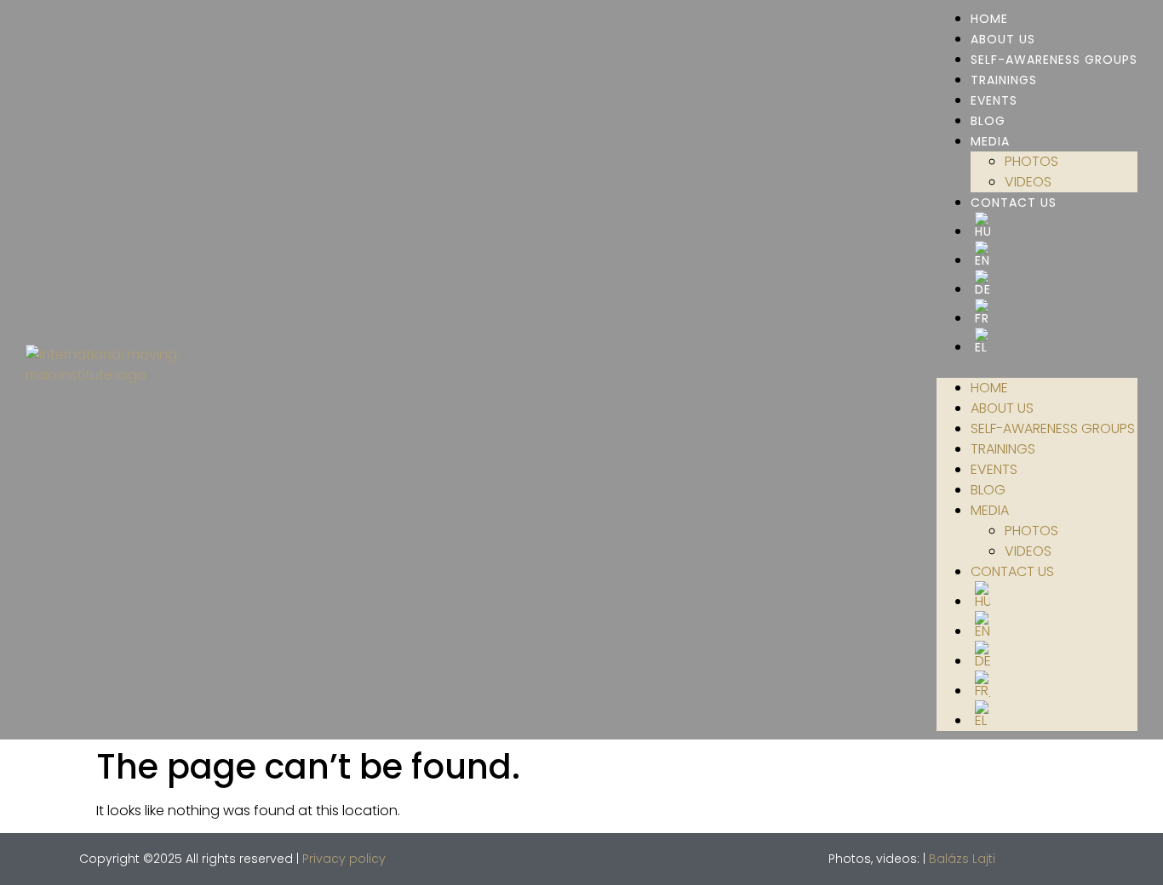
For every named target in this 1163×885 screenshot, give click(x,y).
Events (994, 100)
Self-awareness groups (1054, 59)
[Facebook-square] (1038, 859)
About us (1003, 39)
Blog (988, 120)
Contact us (1014, 202)
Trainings (1004, 79)
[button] (1037, 367)
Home (989, 18)
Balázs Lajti (962, 858)
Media (990, 141)
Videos (1028, 181)
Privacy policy (344, 858)
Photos (1031, 161)
